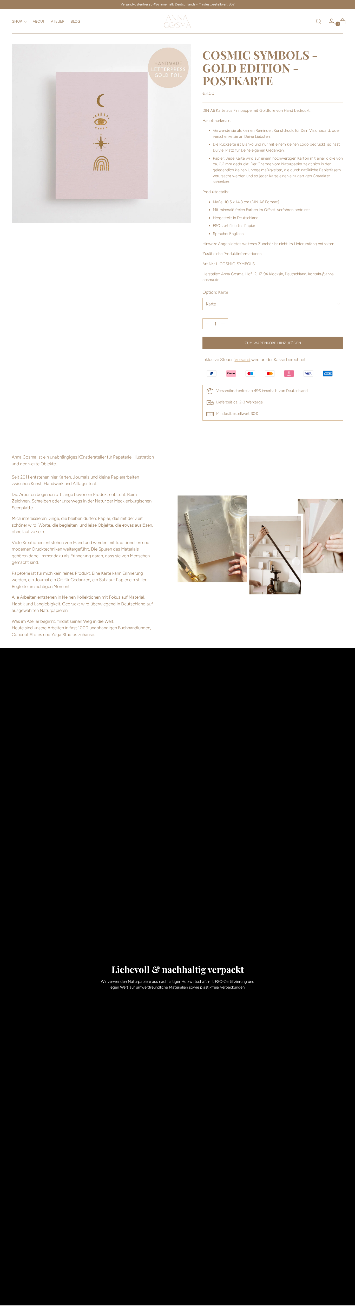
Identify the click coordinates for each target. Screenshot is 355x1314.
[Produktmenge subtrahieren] (223, 324)
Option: (215, 292)
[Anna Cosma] (177, 21)
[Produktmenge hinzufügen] (207, 324)
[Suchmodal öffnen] (318, 21)
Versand (242, 359)
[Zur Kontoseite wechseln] (329, 21)
